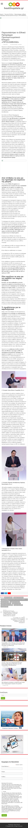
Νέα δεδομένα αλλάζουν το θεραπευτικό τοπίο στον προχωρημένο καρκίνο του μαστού (13, 683)
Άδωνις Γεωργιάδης (8, 597)
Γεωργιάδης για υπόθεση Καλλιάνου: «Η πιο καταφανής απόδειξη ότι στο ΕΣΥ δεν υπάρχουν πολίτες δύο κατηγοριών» (18, 619)
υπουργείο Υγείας (4, 606)
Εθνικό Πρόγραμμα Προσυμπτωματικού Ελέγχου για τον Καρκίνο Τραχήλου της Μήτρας (13, 600)
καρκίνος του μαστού (16, 603)
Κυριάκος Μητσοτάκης (18, 605)
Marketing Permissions (7, 783)
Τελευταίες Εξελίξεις (8, 14)
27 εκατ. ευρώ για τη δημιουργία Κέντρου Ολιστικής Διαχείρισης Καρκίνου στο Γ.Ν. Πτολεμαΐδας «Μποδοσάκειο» (12, 664)
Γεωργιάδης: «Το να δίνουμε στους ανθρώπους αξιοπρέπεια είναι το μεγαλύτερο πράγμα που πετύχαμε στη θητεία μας (13, 644)
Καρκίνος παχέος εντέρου (6, 603)
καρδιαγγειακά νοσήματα (14, 601)
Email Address (5, 766)
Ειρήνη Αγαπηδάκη (4, 601)
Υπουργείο (20, 44)
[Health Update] (14, 6)
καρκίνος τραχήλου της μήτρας (6, 605)
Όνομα (3, 771)
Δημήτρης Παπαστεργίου (18, 597)
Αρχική (1, 14)
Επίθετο (3, 776)
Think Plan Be (17, 824)
